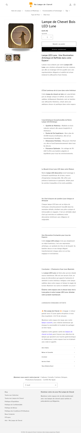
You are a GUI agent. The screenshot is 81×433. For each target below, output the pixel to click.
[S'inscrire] (55, 385)
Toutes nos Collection (11, 395)
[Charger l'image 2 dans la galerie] (16, 57)
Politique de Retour (11, 408)
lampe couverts (47, 322)
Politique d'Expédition (12, 401)
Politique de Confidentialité (13, 404)
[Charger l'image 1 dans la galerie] (8, 57)
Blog (6, 392)
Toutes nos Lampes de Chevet (14, 398)
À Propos (8, 417)
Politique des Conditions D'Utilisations (17, 411)
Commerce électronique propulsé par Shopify (48, 432)
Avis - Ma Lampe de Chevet (13, 420)
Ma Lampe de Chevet (31, 432)
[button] (7, 5)
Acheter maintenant (59, 49)
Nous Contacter (10, 414)
